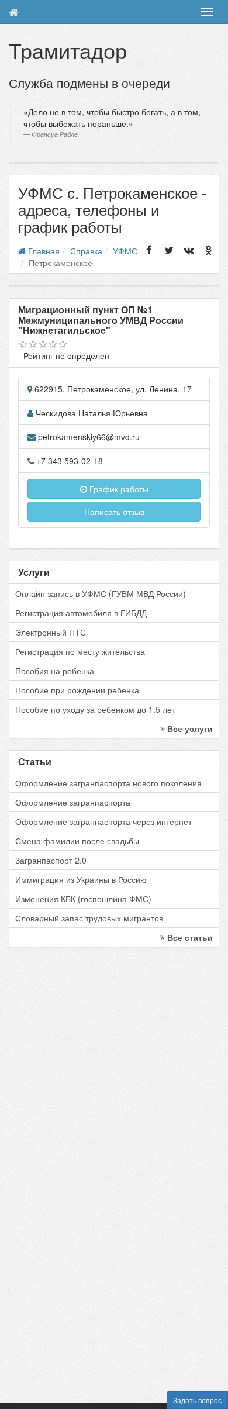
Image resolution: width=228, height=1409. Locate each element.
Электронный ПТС (50, 632)
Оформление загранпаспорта (72, 802)
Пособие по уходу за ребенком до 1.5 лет (95, 709)
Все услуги (189, 728)
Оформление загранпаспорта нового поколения (108, 783)
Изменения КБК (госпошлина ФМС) (83, 898)
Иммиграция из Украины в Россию (81, 879)
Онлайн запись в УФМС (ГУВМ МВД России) (100, 593)
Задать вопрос (197, 1400)
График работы (117, 489)
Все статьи (189, 937)
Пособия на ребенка (54, 670)
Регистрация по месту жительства (80, 651)
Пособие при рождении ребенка (77, 690)
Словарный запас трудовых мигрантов (89, 918)
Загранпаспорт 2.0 (51, 860)
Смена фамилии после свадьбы (77, 841)
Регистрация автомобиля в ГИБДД (81, 613)
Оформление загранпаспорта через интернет (103, 821)
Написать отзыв (114, 511)
